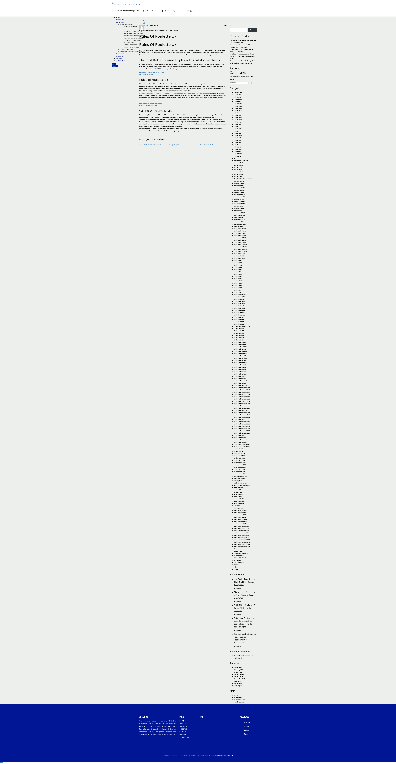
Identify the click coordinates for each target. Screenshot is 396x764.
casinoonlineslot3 (240, 435)
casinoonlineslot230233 (242, 424)
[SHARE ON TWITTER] (139, 134)
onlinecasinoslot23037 (241, 533)
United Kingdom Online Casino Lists (151, 72)
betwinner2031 (239, 217)
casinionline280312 (240, 249)
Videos (236, 565)
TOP (1, 763)
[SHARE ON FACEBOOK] (140, 134)
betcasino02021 (239, 185)
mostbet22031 (239, 494)
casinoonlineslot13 (240, 381)
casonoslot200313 (240, 460)
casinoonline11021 (240, 356)
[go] (250, 83)
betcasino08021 (239, 192)
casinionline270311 (240, 247)
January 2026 (238, 672)
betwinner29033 (239, 220)
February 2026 (238, 670)
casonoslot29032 (239, 474)
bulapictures (238, 226)
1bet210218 (237, 95)
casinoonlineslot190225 (242, 403)
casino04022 (238, 265)
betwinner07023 (239, 215)
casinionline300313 (240, 251)
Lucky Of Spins (174, 145)
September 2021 (239, 679)
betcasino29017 (239, 201)
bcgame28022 (238, 174)
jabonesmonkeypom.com (242, 485)
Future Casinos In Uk (206, 145)
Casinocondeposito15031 (242, 326)
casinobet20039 (239, 310)
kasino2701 (237, 490)
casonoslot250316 (240, 467)
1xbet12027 (238, 117)
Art (235, 158)
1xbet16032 (238, 136)
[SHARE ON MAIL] (143, 134)
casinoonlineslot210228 (242, 413)
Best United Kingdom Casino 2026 (150, 103)
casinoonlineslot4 (240, 438)
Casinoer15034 (239, 331)
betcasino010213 (239, 183)
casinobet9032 (239, 324)
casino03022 (238, 263)
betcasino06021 (239, 190)
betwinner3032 (239, 222)
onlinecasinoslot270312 (242, 540)
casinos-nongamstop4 (241, 447)
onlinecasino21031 (240, 515)
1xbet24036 (238, 154)
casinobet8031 (239, 322)
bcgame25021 (238, 172)
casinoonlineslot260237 (242, 433)
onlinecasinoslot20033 (241, 526)
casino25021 (238, 288)
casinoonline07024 (240, 351)
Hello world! (238, 658)
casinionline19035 (240, 235)
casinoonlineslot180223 (242, 399)
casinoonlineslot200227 (242, 410)
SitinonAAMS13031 (240, 558)
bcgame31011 (238, 176)
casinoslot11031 (239, 453)
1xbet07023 (238, 99)
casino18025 (238, 285)
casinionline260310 (240, 245)
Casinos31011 (238, 451)
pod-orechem (238, 551)
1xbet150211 (238, 129)
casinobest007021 (240, 294)
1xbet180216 (238, 142)
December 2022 (239, 677)
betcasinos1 (238, 210)
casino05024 (238, 272)
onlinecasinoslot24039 (241, 535)
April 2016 (237, 681)
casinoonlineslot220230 (242, 417)
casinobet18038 (239, 308)
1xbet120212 (238, 115)
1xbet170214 (238, 138)
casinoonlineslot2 (240, 406)
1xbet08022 (238, 104)
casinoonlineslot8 (240, 442)
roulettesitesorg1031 (241, 553)
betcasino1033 (239, 199)
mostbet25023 (239, 501)
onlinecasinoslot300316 (242, 546)
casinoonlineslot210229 (242, 415)
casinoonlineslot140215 (242, 385)
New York (237, 506)
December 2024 (239, 674)
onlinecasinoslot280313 (242, 542)
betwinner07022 (239, 213)
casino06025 (238, 276)
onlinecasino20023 (240, 512)
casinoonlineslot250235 (242, 428)
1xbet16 (236, 131)
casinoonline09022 (240, 353)
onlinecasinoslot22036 (241, 531)
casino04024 (238, 267)
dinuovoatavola (239, 478)
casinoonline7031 (240, 369)
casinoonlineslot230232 (242, 422)
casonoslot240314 (240, 462)
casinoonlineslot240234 (242, 426)
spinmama (237, 560)
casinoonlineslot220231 (242, 419)
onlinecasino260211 (240, 524)
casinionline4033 (239, 254)
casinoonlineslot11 (240, 376)
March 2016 (237, 683)
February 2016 (238, 686)
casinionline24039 (240, 242)
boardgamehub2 (239, 224)
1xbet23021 (238, 151)
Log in (236, 695)
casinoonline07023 (240, 349)
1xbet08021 (238, 101)
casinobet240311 (239, 313)
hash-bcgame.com (240, 483)
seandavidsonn (239, 556)
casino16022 (238, 279)
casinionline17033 (240, 233)
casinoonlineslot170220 (242, 394)
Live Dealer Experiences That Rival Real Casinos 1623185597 (244, 582)
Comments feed (239, 700)
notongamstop (239, 508)
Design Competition (241, 476)
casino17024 (238, 283)
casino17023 (238, 281)
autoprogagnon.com (241, 161)
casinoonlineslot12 (240, 378)
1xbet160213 (238, 133)
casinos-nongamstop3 (241, 444)
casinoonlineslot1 (240, 372)
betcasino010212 (239, 181)
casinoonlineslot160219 (242, 392)
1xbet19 (236, 145)
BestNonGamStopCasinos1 (243, 179)
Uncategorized (239, 562)
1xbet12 (236, 113)
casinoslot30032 (239, 456)
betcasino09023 (239, 195)
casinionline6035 (239, 258)
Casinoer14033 (239, 329)
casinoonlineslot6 (240, 440)
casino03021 (238, 260)
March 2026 (237, 667)
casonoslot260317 (240, 469)
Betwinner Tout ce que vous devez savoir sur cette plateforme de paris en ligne (242, 56)
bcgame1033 (238, 167)
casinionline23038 (240, 240)
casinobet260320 (239, 317)
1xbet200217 (238, 147)
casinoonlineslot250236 (242, 431)
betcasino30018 (239, 204)
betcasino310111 (239, 208)
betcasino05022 (239, 188)
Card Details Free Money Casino (150, 145)
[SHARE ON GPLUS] (141, 134)
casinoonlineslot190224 (242, 401)
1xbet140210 (238, 124)
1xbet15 (236, 126)
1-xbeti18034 (238, 92)
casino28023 (238, 292)
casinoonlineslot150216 (242, 388)
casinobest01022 (239, 297)
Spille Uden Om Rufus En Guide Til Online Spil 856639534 (245, 608)
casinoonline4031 (240, 367)
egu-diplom (238, 481)
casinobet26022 (239, 315)
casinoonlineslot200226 (242, 408)
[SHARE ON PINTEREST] (142, 134)
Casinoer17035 (239, 333)
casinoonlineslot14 (240, 383)
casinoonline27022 (240, 363)
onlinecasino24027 (240, 522)
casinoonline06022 (240, 347)
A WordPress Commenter (238, 77)
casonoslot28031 (239, 472)
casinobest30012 (239, 299)
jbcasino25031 (238, 487)
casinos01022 (238, 449)
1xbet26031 (238, 156)
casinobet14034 (239, 304)
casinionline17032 (240, 231)
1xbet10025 (238, 108)
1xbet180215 (238, 140)
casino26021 (238, 290)
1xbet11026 (238, 111)
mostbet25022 (239, 499)
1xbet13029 (238, 122)
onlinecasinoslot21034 (241, 528)
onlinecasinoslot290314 (242, 544)
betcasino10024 (239, 197)
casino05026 (238, 274)
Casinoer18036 (239, 335)
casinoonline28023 (240, 365)
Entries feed (238, 697)
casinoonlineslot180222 (242, 397)
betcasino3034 (239, 206)
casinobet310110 (239, 319)
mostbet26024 (239, 503)
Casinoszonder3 (239, 458)
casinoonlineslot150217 (242, 390)
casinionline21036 (240, 238)
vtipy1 (236, 567)
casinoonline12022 (240, 358)
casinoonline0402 (240, 342)
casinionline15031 (240, 229)
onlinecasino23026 (240, 519)
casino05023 (238, 269)
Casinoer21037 (239, 338)
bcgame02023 (238, 165)
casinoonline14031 (240, 360)
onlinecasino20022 (240, 510)
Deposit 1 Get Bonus (146, 74)
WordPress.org (239, 702)
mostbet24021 (239, 497)
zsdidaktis (237, 569)
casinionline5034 (239, 256)
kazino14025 (238, 492)
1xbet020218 (238, 97)
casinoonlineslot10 (240, 374)
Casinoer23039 (239, 340)
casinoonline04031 (240, 344)
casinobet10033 (239, 301)
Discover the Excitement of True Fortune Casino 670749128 (245, 595)
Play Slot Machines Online (148, 105)
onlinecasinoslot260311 (242, 537)
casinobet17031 (239, 306)
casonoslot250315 (240, 465)
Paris (235, 549)
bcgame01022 (238, 163)
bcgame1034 (238, 170)
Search (232, 26)
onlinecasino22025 (240, 517)
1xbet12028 (238, 120)
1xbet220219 (238, 149)
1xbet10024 (238, 106)
